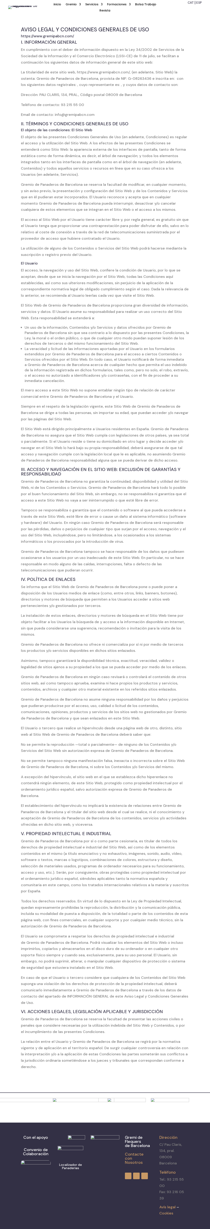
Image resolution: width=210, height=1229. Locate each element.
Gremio (71, 4)
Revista (104, 11)
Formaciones (117, 4)
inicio (57, 4)
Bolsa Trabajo (145, 4)
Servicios (91, 4)
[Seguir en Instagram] (191, 9)
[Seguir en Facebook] (184, 9)
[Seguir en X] (199, 9)
